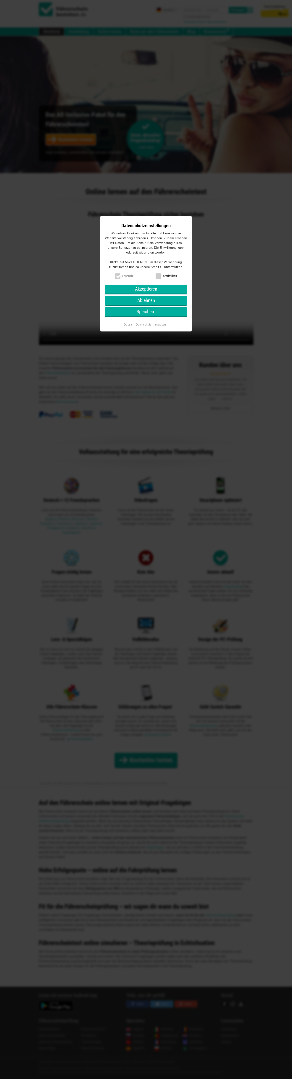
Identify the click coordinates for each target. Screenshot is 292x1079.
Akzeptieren (146, 289)
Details (128, 324)
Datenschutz (143, 324)
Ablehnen (146, 300)
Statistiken (170, 276)
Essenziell (129, 276)
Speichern (146, 311)
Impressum (161, 324)
